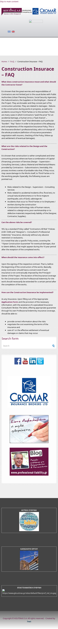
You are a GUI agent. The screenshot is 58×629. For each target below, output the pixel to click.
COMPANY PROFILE (23, 40)
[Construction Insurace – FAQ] (13, 31)
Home (4, 61)
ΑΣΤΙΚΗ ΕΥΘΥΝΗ (29, 510)
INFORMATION (9, 52)
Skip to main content (9, 1)
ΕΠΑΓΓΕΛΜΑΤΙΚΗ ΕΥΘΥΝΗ (29, 587)
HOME (4, 40)
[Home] (29, 15)
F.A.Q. (33, 46)
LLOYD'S (42, 40)
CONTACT (27, 52)
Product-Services (13, 46)
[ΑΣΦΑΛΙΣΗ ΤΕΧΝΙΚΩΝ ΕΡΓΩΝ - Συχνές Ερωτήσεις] (9, 31)
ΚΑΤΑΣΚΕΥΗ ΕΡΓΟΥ (29, 549)
